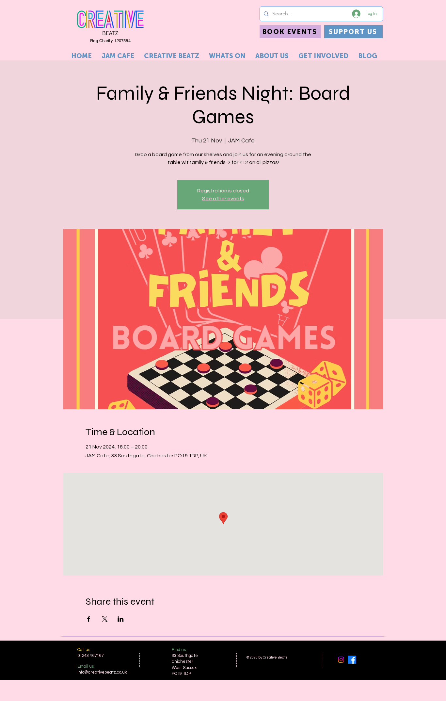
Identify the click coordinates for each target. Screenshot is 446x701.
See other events (223, 198)
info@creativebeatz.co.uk (102, 672)
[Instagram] (341, 660)
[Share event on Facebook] (89, 619)
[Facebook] (352, 660)
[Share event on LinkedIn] (121, 619)
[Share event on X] (105, 619)
